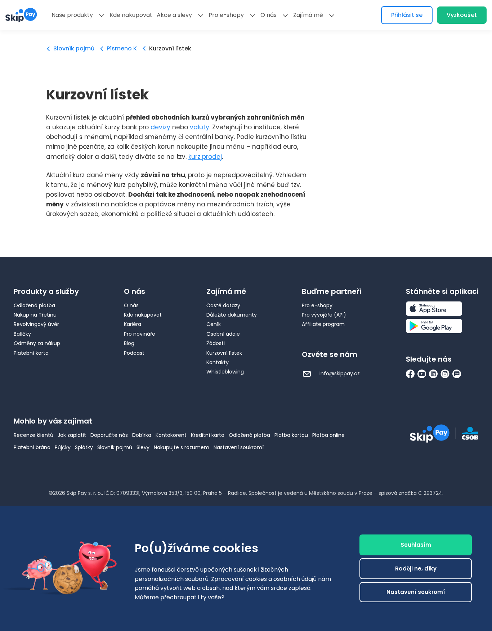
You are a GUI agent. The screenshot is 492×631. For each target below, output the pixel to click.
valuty (199, 127)
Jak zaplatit (72, 435)
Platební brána (32, 447)
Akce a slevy (174, 15)
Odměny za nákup (37, 343)
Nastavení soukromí (239, 447)
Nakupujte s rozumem (181, 447)
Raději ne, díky (416, 568)
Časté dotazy (223, 305)
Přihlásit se (406, 15)
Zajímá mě (308, 15)
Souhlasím (416, 545)
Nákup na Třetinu (35, 314)
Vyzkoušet (462, 15)
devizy (160, 127)
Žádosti (215, 343)
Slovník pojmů (73, 48)
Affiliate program (323, 324)
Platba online (328, 435)
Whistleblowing (225, 371)
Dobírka (141, 435)
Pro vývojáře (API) (324, 314)
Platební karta (31, 353)
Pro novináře (139, 333)
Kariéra (132, 324)
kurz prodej (205, 156)
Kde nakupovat (130, 15)
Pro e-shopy (226, 15)
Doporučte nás (109, 435)
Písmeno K (122, 48)
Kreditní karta (207, 435)
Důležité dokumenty (231, 314)
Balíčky (22, 333)
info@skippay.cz (339, 373)
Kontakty (217, 362)
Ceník (213, 324)
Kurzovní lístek (224, 353)
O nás (268, 15)
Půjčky (63, 447)
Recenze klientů (33, 435)
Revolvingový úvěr (36, 324)
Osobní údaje (223, 333)
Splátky (84, 447)
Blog (129, 343)
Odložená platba (34, 305)
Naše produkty (72, 15)
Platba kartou (291, 435)
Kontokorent (171, 435)
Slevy (143, 447)
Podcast (134, 353)
